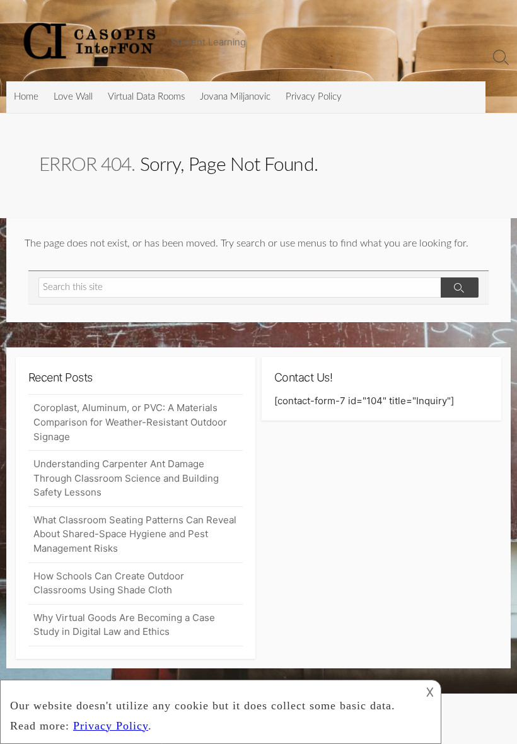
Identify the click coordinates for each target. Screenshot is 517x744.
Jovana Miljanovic (235, 97)
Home (26, 97)
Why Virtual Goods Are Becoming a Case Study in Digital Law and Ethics (124, 625)
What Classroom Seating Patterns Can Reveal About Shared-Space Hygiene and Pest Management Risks (134, 534)
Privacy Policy (314, 97)
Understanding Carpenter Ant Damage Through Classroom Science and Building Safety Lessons (126, 478)
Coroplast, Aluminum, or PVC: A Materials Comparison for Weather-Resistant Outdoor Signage (130, 422)
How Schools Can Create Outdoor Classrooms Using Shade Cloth (108, 583)
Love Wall (73, 97)
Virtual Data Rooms (146, 97)
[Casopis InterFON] (91, 40)
